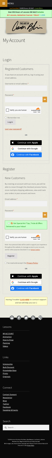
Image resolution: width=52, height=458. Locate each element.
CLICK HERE (24, 299)
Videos (5, 346)
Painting (6, 343)
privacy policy (35, 250)
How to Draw (8, 340)
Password (13, 95)
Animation (7, 337)
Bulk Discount (8, 367)
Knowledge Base (9, 370)
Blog (5, 401)
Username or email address (20, 83)
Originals (6, 376)
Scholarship (8, 364)
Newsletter (7, 397)
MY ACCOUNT (8, 333)
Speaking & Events (10, 410)
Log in (10, 122)
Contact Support (10, 394)
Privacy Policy (32, 263)
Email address (15, 199)
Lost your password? (13, 129)
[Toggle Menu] (3, 3)
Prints (5, 373)
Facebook (7, 407)
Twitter (6, 404)
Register (11, 256)
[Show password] (45, 99)
